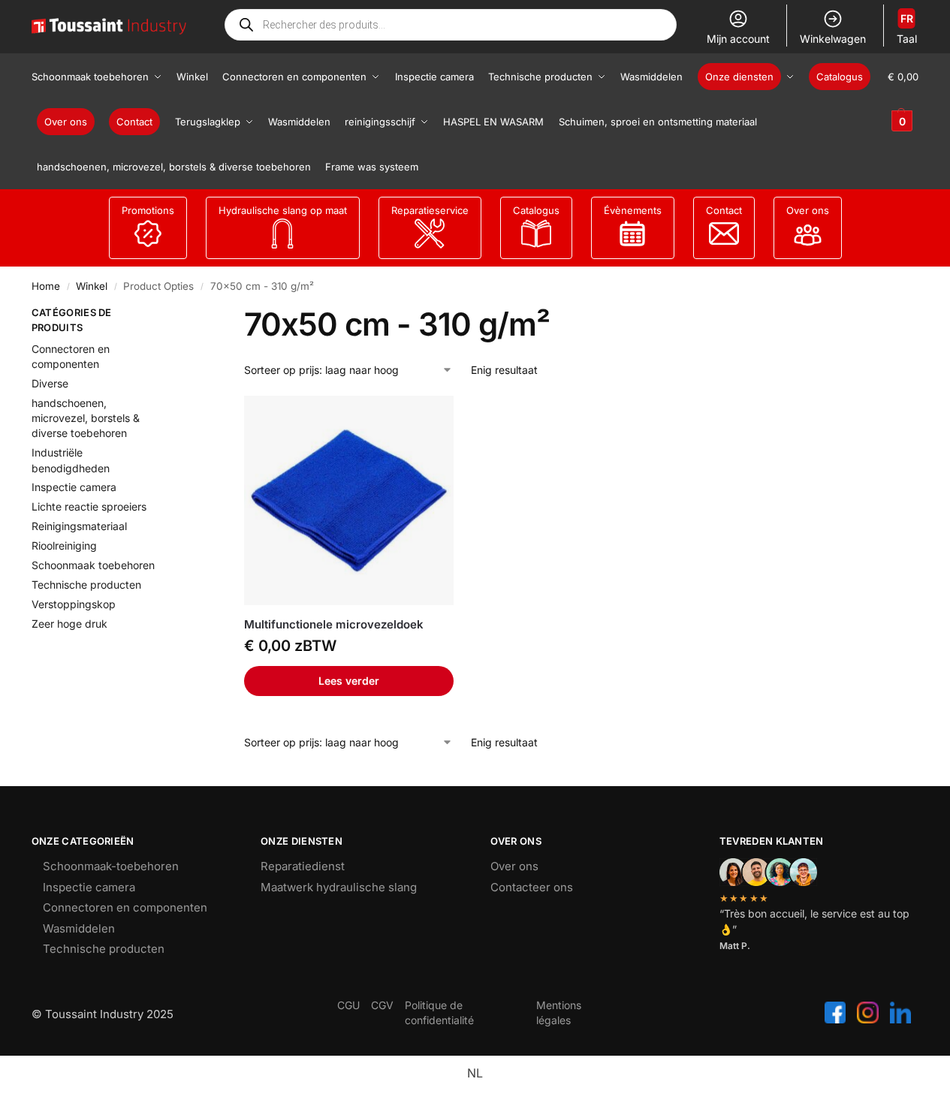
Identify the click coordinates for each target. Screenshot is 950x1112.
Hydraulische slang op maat (283, 210)
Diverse (50, 383)
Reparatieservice (430, 210)
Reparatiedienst (303, 866)
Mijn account (738, 38)
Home (46, 286)
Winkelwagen (833, 38)
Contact (724, 210)
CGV (382, 1005)
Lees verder (348, 680)
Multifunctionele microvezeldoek (334, 624)
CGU (348, 1005)
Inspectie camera (74, 487)
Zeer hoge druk (69, 623)
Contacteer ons (531, 887)
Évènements (633, 210)
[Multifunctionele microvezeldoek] (349, 500)
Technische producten (86, 584)
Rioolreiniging (64, 545)
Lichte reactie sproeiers (89, 506)
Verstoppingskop (74, 604)
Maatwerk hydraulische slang (339, 887)
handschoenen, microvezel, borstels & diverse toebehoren (86, 418)
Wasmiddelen (79, 928)
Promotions (148, 210)
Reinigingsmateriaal (79, 526)
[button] (903, 99)
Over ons (807, 210)
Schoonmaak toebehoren (93, 565)
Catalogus (536, 210)
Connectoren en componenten (125, 907)
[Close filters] (187, 314)
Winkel (91, 286)
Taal (907, 28)
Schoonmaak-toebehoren (111, 866)
